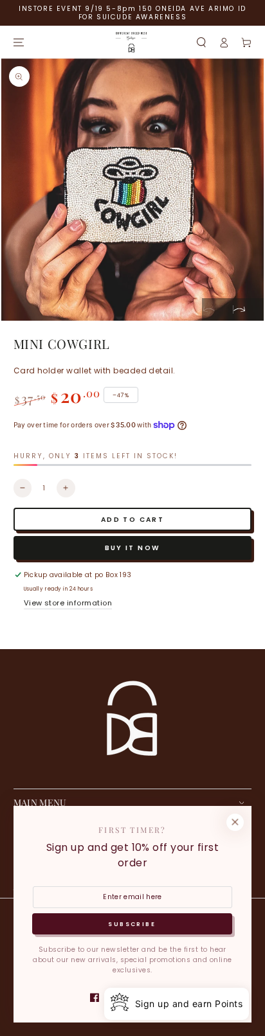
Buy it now (133, 548)
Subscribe (132, 924)
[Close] (235, 822)
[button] (201, 42)
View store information (68, 603)
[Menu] (18, 42)
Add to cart (132, 519)
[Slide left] (217, 309)
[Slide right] (248, 309)
